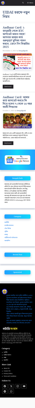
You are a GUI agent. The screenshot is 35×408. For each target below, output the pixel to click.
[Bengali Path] (3, 3)
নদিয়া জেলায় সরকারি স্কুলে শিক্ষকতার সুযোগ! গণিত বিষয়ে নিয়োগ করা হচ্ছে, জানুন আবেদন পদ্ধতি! (19, 316)
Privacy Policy (8, 374)
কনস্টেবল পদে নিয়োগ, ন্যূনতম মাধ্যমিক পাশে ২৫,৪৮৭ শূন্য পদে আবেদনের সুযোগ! (19, 303)
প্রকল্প (6, 234)
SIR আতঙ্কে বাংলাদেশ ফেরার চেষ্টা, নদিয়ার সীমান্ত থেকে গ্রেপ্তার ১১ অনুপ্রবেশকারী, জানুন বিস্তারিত (19, 309)
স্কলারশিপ (7, 240)
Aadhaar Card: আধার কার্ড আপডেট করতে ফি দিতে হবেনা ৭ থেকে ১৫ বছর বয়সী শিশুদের (17, 102)
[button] (23, 3)
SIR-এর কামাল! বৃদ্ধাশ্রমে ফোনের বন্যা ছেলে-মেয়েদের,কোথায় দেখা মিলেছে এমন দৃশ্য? (19, 321)
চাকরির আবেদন (8, 225)
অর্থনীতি (6, 222)
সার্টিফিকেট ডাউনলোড (11, 237)
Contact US (7, 371)
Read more (8, 87)
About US (7, 368)
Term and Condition (10, 376)
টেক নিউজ (7, 228)
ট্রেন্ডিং (6, 231)
